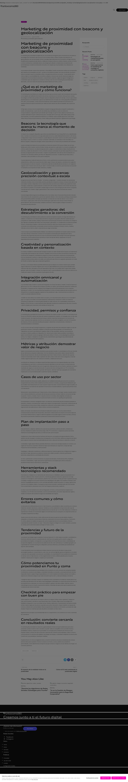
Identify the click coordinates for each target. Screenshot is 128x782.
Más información (34, 779)
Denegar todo (105, 777)
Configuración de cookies (92, 777)
